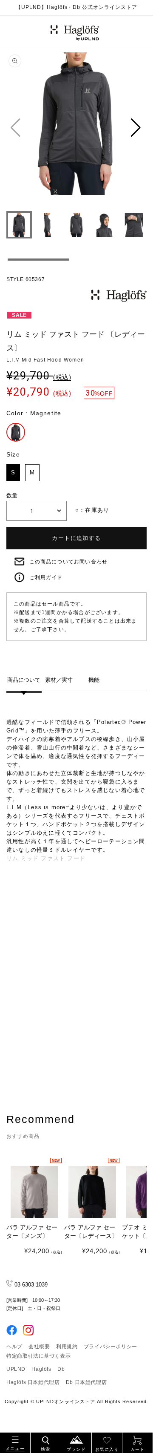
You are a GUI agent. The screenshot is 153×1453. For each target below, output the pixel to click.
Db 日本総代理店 (86, 1382)
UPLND (16, 1369)
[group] (76, 127)
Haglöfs (41, 1369)
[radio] (15, 432)
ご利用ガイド (46, 577)
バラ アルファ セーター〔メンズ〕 (31, 1231)
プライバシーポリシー (110, 1347)
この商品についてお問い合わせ (68, 562)
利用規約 (66, 1347)
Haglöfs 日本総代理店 (33, 1382)
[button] (15, 1442)
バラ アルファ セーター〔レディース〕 (91, 1231)
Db (61, 1369)
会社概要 (39, 1347)
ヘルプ (14, 1347)
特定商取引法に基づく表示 (38, 1356)
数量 (12, 495)
